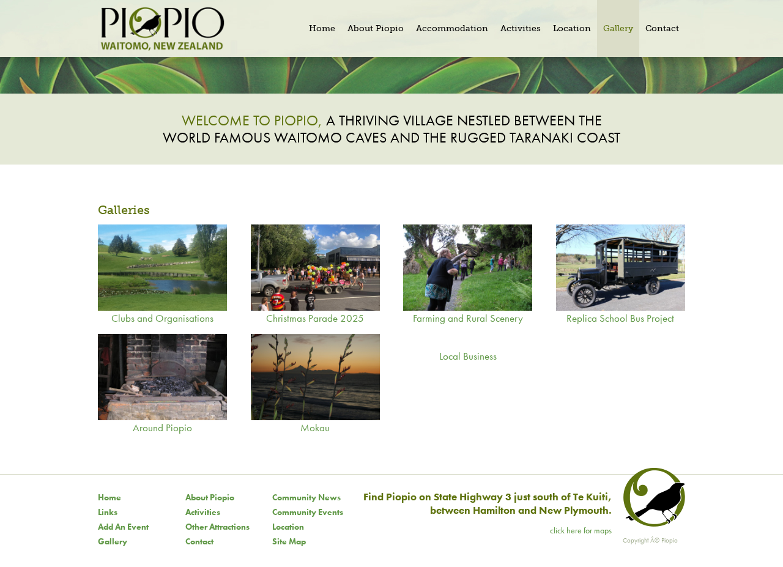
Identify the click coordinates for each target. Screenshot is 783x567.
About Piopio (209, 497)
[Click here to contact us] (652, 523)
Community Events (307, 511)
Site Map (289, 541)
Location (288, 526)
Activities (202, 511)
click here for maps (581, 530)
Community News (306, 497)
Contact (199, 541)
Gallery (112, 541)
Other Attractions (217, 526)
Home (109, 497)
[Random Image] (391, 75)
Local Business (468, 356)
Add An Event (123, 526)
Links (107, 511)
